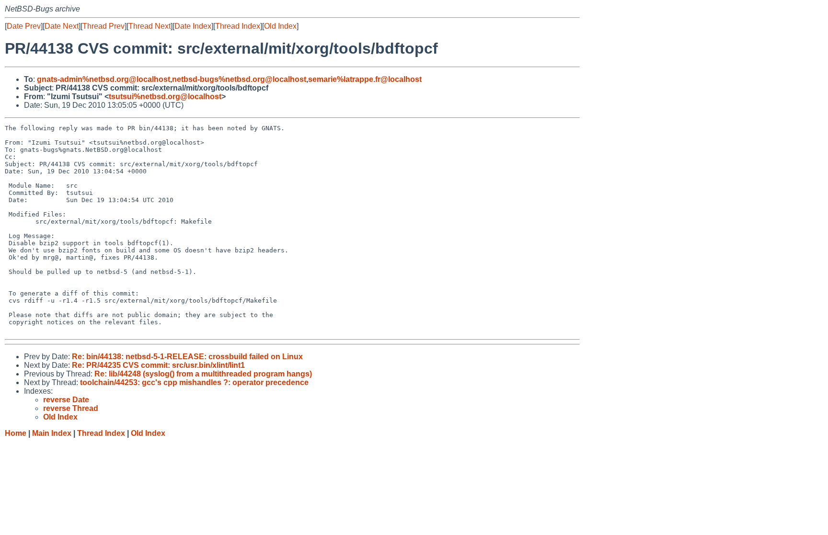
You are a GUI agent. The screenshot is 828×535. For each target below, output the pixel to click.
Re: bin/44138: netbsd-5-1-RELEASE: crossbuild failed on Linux (187, 357)
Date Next (62, 26)
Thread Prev (103, 26)
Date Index (192, 26)
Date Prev (24, 26)
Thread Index (237, 26)
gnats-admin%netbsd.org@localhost (103, 79)
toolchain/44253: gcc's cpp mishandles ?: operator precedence (194, 382)
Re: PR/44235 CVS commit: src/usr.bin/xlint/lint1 (158, 365)
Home (15, 433)
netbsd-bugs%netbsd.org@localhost (239, 79)
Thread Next (149, 26)
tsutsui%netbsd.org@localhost (165, 96)
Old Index (280, 26)
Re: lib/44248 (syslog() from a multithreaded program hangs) (203, 374)
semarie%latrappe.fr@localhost (365, 79)
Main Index (51, 433)
